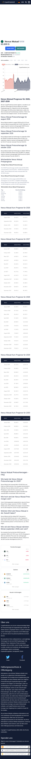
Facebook (22, 660)
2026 (11, 60)
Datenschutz (20, 725)
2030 (26, 60)
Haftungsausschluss (9, 725)
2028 (19, 60)
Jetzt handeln (20, 48)
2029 (22, 60)
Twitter (8, 660)
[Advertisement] (15, 24)
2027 (15, 60)
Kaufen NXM (10, 48)
